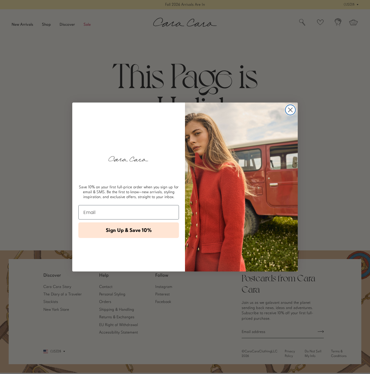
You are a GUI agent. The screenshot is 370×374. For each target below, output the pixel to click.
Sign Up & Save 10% (129, 230)
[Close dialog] (290, 110)
